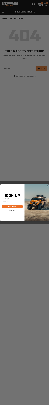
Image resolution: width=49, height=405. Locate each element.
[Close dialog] (47, 185)
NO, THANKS (12, 210)
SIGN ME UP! (12, 206)
